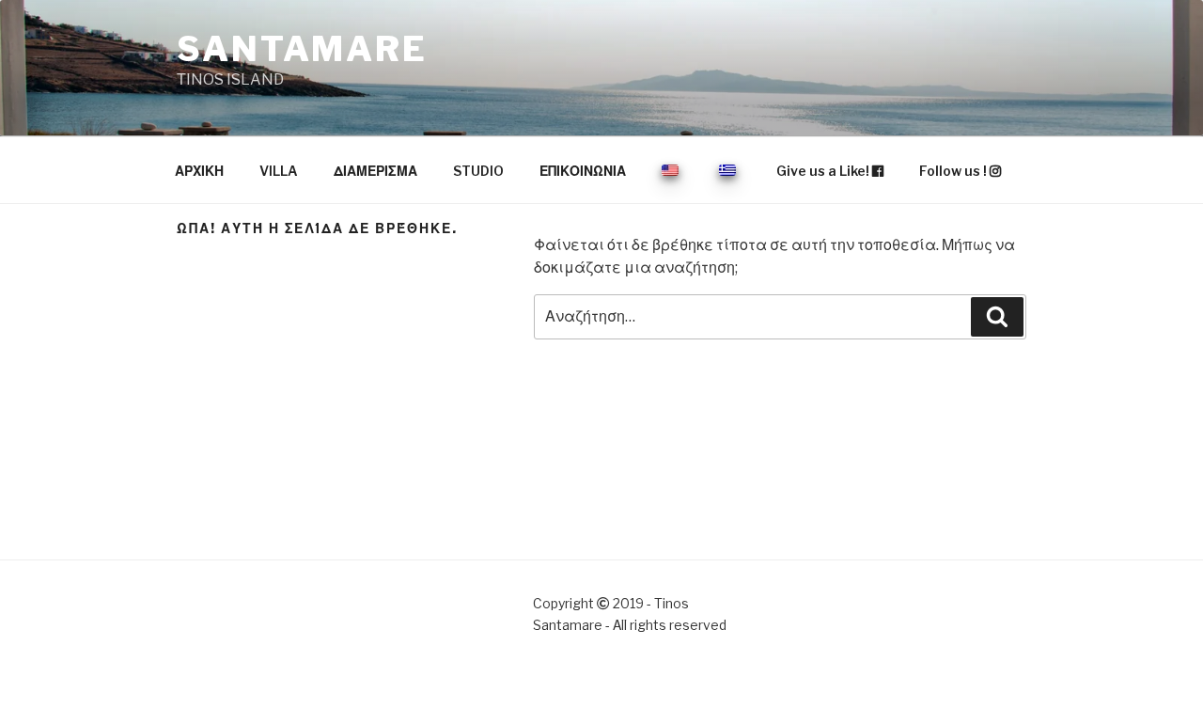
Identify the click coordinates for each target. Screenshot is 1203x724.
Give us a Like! (824, 171)
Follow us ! (954, 171)
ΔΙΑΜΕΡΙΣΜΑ (375, 171)
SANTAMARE (302, 49)
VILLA (278, 171)
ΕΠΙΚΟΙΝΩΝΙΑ (582, 171)
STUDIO (478, 171)
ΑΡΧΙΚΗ (199, 171)
